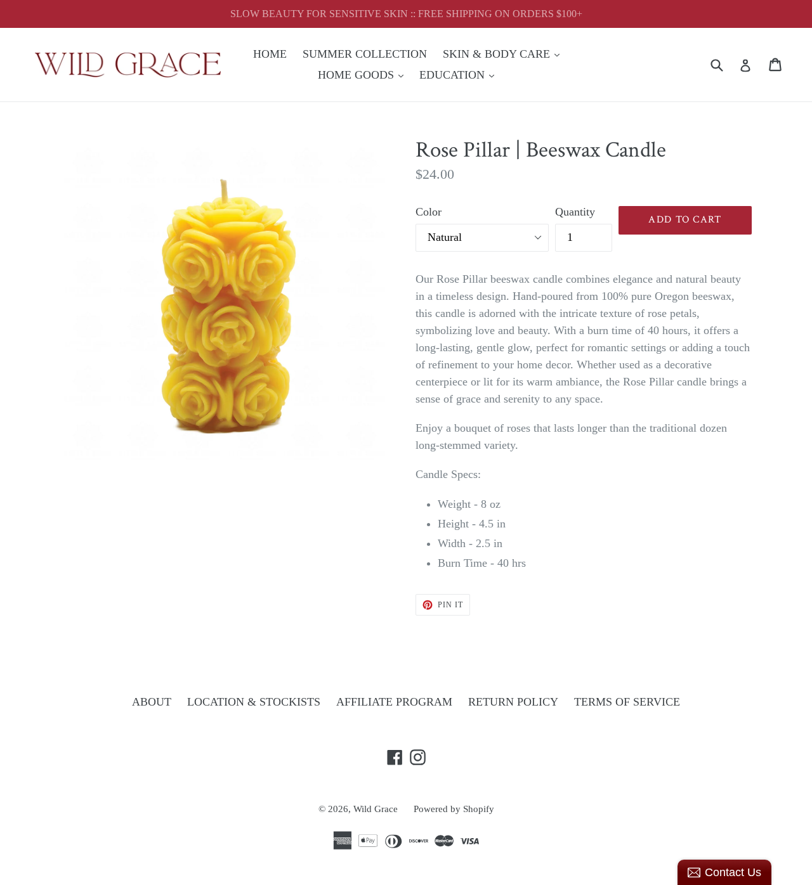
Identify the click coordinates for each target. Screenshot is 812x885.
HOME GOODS (364, 74)
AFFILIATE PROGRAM (394, 701)
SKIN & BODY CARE (504, 53)
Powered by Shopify (454, 809)
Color (429, 211)
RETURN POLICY (513, 701)
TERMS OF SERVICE (627, 701)
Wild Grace (375, 809)
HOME (270, 54)
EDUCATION (460, 74)
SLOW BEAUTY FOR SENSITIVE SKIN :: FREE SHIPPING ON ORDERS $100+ (406, 13)
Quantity (575, 211)
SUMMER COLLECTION (365, 54)
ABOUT (151, 701)
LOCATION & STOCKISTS (253, 701)
